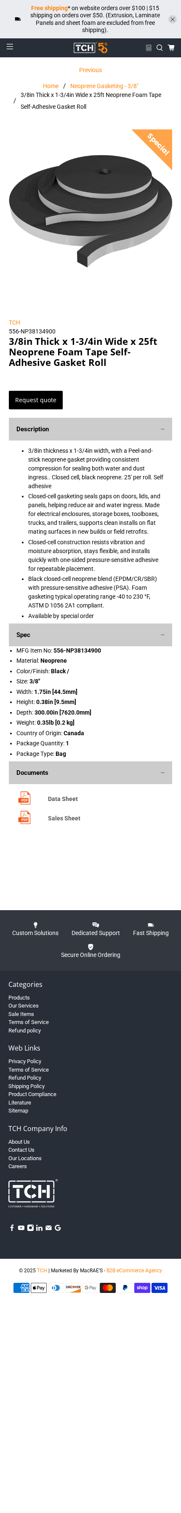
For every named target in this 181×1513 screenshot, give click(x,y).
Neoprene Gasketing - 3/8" (104, 86)
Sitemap (18, 1110)
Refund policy (24, 1030)
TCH (14, 322)
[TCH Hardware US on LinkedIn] (39, 1229)
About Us (19, 1142)
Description (32, 429)
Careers (17, 1166)
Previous (90, 70)
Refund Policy (24, 1078)
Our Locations (25, 1158)
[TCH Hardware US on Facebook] (12, 1229)
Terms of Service (28, 1022)
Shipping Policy (26, 1086)
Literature (19, 1102)
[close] (172, 19)
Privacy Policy (24, 1061)
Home (51, 86)
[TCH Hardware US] (90, 47)
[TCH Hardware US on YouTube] (21, 1229)
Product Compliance (32, 1094)
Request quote (35, 400)
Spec (23, 635)
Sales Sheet (64, 818)
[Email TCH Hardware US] (48, 1229)
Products (19, 997)
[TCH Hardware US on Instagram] (30, 1229)
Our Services (23, 1005)
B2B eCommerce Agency (134, 1271)
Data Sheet (63, 798)
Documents (32, 773)
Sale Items (21, 1014)
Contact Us (21, 1150)
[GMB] (57, 1229)
